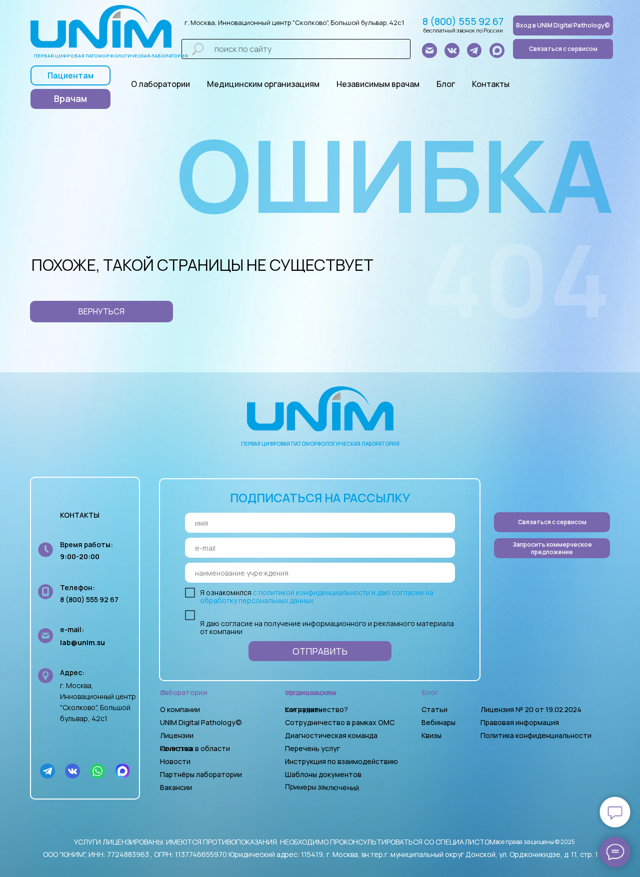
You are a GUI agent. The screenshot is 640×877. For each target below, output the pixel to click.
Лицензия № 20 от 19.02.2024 (531, 709)
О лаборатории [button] (160, 83)
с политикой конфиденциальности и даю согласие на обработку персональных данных (317, 597)
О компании (180, 709)
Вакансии (176, 787)
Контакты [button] (491, 83)
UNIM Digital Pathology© (201, 722)
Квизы (432, 735)
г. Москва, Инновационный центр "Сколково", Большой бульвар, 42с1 (294, 22)
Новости (175, 761)
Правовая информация (519, 722)
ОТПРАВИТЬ (320, 651)
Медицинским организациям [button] (263, 83)
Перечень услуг (312, 748)
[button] (552, 548)
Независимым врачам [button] (378, 83)
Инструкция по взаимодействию (341, 761)
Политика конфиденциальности (536, 735)
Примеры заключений (322, 787)
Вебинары (439, 722)
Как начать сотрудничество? (316, 709)
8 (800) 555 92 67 (463, 21)
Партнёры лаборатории (201, 774)
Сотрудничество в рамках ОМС (339, 722)
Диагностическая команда (331, 735)
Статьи (435, 709)
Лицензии (177, 735)
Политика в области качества (195, 748)
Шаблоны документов (324, 774)
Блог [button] (445, 83)
